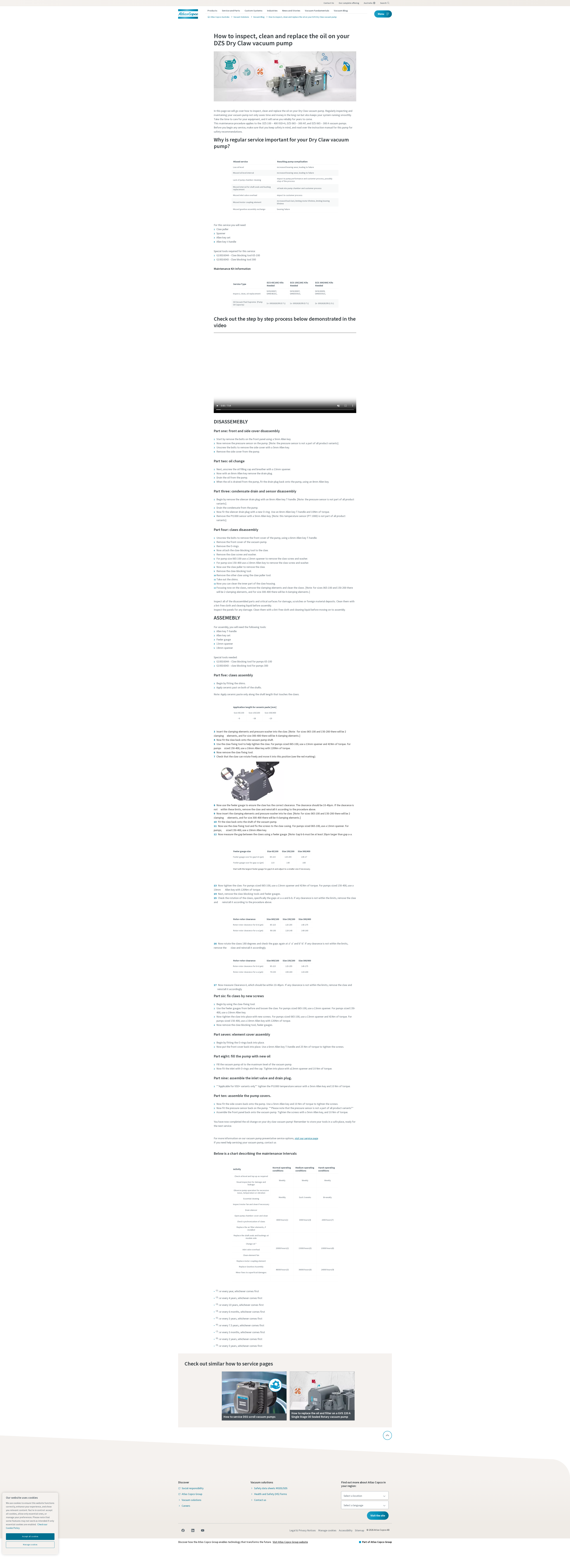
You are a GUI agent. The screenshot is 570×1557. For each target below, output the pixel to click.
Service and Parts (231, 10)
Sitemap (359, 1530)
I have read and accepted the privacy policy (278, 245)
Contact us (329, 3)
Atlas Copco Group (192, 1494)
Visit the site (377, 1515)
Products (212, 10)
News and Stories (291, 10)
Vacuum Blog (341, 10)
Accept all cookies (30, 1536)
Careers (186, 1505)
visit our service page (306, 1138)
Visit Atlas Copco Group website (290, 1542)
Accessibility (345, 1530)
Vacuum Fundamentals (317, 10)
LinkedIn (193, 1530)
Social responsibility (193, 1488)
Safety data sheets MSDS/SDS (270, 1488)
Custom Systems (253, 10)
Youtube (202, 1530)
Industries (272, 10)
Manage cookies (327, 1530)
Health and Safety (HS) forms (270, 1494)
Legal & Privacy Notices (302, 1530)
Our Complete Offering (349, 3)
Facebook (183, 1530)
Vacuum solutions (191, 1500)
